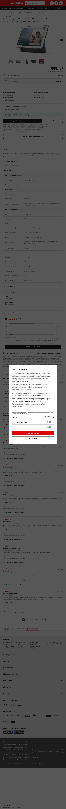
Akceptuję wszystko (33, 433)
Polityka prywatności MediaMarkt (19, 412)
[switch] (49, 422)
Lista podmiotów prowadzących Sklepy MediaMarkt (39, 412)
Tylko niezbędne (33, 438)
